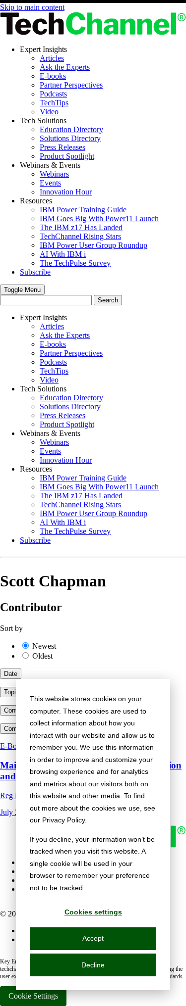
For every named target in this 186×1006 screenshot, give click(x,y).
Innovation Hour (66, 192)
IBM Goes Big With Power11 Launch (99, 218)
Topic (11, 692)
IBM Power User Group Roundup (93, 245)
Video (49, 111)
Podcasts (53, 94)
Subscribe (35, 272)
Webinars (54, 174)
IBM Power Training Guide (83, 209)
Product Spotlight (67, 156)
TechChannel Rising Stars (80, 236)
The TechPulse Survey (75, 263)
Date (10, 673)
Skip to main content (32, 7)
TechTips (54, 102)
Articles (52, 58)
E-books (53, 76)
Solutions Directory (70, 138)
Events (50, 183)
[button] (22, 290)
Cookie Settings (33, 996)
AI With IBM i (63, 254)
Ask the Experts (65, 67)
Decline (93, 965)
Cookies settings (93, 912)
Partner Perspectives (71, 85)
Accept (93, 938)
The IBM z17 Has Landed (81, 227)
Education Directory (71, 129)
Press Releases (62, 147)
